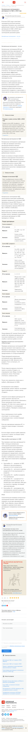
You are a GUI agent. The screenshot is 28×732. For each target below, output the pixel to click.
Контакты (14, 707)
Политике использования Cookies (13, 728)
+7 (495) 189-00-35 (10, 711)
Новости (3, 705)
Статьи (3, 707)
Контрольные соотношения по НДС (11, 38)
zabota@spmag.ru (17, 593)
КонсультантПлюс (13, 515)
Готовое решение (8, 109)
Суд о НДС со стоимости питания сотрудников (11, 685)
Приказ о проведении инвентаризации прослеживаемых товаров (12, 667)
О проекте (8, 707)
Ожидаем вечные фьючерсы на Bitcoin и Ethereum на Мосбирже (13, 681)
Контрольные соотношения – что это (11, 36)
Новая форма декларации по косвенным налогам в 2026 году (13, 671)
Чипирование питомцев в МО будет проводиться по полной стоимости (12, 693)
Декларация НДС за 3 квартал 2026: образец (12, 660)
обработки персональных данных (17, 646)
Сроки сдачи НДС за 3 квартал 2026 (12, 664)
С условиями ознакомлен (13, 646)
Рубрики (8, 705)
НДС (14, 611)
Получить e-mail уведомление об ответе (13, 643)
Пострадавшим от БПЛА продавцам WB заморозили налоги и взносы (13, 689)
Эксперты (14, 705)
